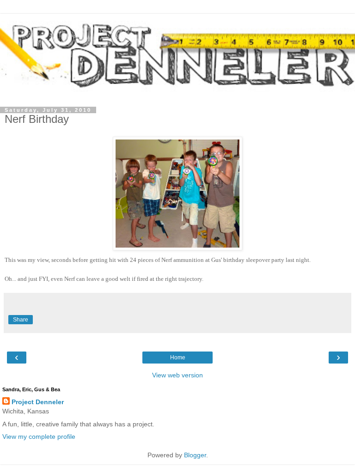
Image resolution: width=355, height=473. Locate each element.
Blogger (195, 455)
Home (177, 357)
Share (20, 319)
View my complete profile (38, 436)
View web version (177, 375)
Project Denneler (38, 402)
